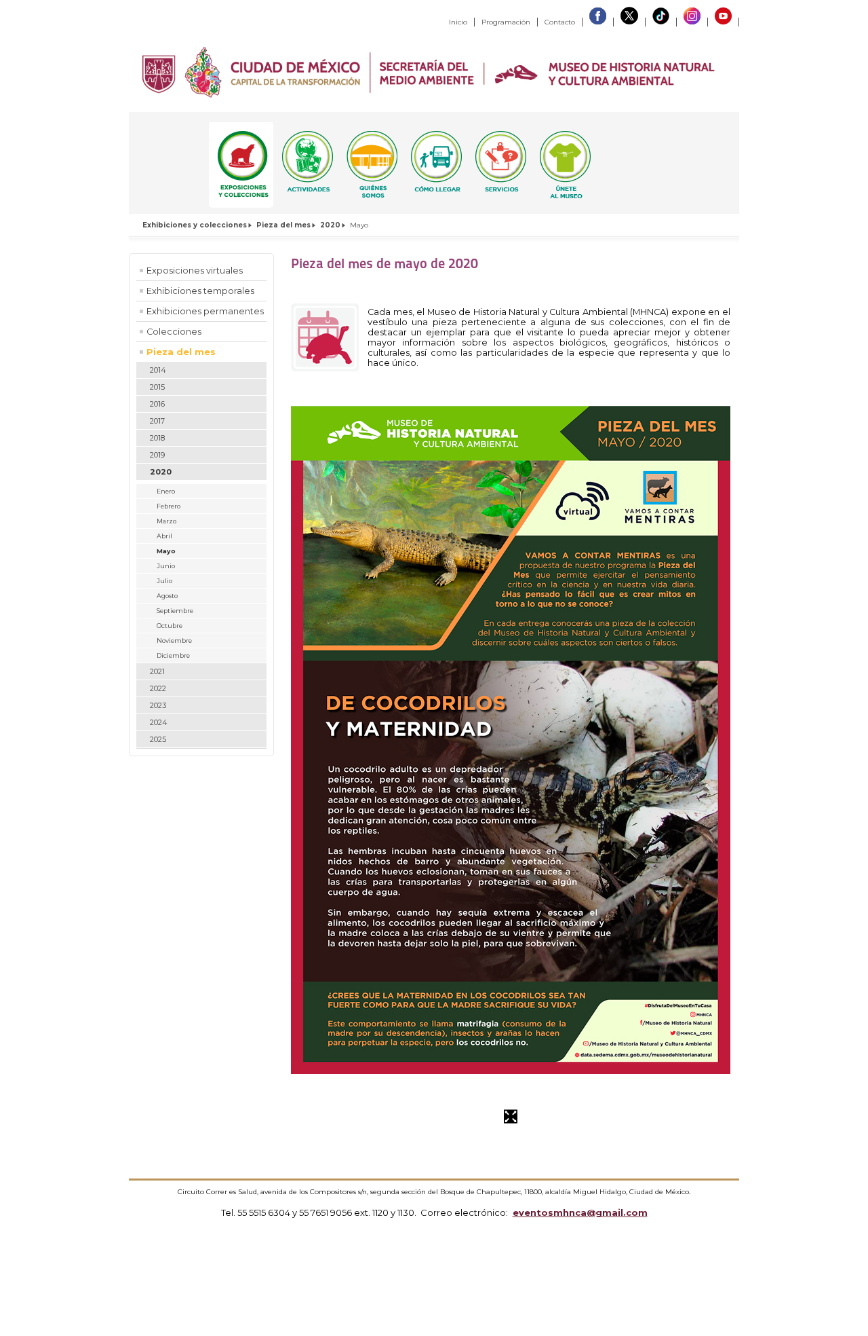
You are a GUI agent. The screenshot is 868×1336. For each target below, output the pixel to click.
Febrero (168, 506)
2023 (158, 705)
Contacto (560, 22)
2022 (158, 688)
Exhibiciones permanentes (205, 311)
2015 (157, 387)
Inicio (458, 22)
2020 (330, 225)
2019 (157, 455)
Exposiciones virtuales (194, 270)
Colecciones (173, 332)
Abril (164, 536)
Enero (166, 491)
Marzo (166, 521)
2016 (157, 404)
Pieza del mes (283, 225)
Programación (505, 22)
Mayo (166, 551)
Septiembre (175, 610)
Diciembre (173, 655)
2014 (158, 370)
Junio (166, 566)
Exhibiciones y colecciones (194, 225)
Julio (164, 580)
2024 (158, 722)
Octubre (169, 625)
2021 (157, 671)
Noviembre (174, 640)
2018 (157, 438)
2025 (158, 739)
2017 (157, 421)
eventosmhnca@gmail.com (580, 1212)
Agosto (167, 595)
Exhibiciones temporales (200, 291)
